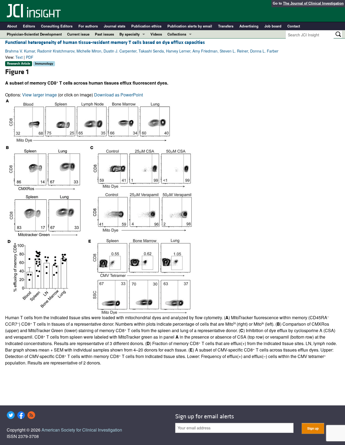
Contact (293, 26)
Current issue (78, 34)
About (12, 26)
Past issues (104, 34)
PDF (29, 57)
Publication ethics (146, 26)
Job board (272, 26)
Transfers (225, 26)
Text (19, 57)
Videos (156, 34)
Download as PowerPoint (118, 95)
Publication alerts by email (189, 26)
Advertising (248, 26)
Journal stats (114, 26)
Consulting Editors (57, 26)
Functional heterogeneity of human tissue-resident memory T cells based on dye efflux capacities (105, 42)
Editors (29, 26)
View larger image (39, 95)
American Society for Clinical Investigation (82, 430)
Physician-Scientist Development (34, 34)
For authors (88, 26)
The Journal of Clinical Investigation (313, 3)
